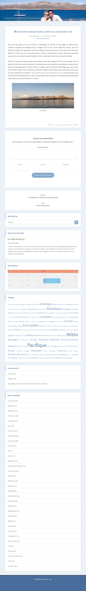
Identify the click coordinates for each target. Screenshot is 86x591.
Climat (10, 317)
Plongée (27, 351)
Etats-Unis (59, 321)
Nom (20, 164)
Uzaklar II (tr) (13, 566)
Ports (45, 351)
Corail (37, 317)
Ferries (10, 326)
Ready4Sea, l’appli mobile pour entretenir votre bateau (27, 384)
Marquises (46, 335)
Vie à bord (55, 358)
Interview (69, 330)
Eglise (27, 321)
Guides (65, 326)
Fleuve (15, 326)
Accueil (10, 304)
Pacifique (37, 345)
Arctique (23, 309)
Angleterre (61, 304)
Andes (54, 304)
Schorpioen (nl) (13, 536)
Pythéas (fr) (12, 506)
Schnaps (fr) (12, 531)
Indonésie (61, 330)
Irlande (75, 330)
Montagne (13, 339)
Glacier (50, 326)
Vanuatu (47, 358)
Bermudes (18, 313)
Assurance (41, 309)
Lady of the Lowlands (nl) (17, 466)
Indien (54, 329)
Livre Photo (12, 374)
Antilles (10, 309)
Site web (66, 164)
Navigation (24, 340)
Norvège (70, 125)
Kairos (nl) (11, 456)
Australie (67, 309)
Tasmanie (74, 354)
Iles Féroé (31, 330)
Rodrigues (35, 355)
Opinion (19, 346)
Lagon (11, 335)
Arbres (16, 309)
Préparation (62, 350)
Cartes (71, 313)
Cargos (65, 313)
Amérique (46, 304)
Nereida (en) (12, 491)
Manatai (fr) (12, 476)
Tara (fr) (11, 546)
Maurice (54, 335)
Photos (76, 125)
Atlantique (54, 309)
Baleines (11, 313)
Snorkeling (61, 354)
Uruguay (41, 358)
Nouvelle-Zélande (69, 339)
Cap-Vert (51, 313)
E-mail (43, 164)
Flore (21, 326)
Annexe (75, 304)
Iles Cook (23, 330)
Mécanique (61, 335)
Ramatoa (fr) (12, 516)
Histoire (11, 330)
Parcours (54, 4)
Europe (57, 125)
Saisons (42, 355)
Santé (54, 355)
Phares (75, 346)
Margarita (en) (13, 481)
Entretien (34, 321)
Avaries (75, 309)
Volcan (69, 357)
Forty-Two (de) (13, 441)
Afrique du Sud (30, 304)
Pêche (70, 346)
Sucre (68, 355)
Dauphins (74, 317)
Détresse (11, 321)
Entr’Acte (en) (13, 431)
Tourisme (26, 358)
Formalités (30, 325)
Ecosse (21, 321)
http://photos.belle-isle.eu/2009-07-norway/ (48, 73)
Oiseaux (12, 345)
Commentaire (43, 147)
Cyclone (62, 317)
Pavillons (63, 346)
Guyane (71, 326)
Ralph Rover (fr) (13, 511)
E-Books (34, 4)
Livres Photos (23, 4)
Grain (55, 326)
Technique (12, 357)
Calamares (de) (13, 416)
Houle (17, 329)
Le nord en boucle (16, 239)
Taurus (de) (12, 551)
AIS (38, 304)
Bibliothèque (27, 313)
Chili (76, 312)
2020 (43, 271)
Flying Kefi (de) (13, 436)
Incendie (48, 330)
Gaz (45, 326)
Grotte (60, 326)
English (80, 4)
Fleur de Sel (44, 4)
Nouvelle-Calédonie (49, 339)
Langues (18, 335)
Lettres (63, 4)
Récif (23, 354)
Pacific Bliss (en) (14, 496)
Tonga (20, 358)
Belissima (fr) (13, 411)
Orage (25, 346)
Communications (20, 317)
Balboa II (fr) (12, 406)
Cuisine (55, 317)
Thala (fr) (11, 561)
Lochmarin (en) (13, 471)
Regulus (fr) (12, 521)
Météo (72, 334)
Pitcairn (19, 351)
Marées (30, 335)
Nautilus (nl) (12, 486)
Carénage (58, 313)
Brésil (39, 312)
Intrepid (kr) (12, 446)
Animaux (69, 304)
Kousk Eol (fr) (13, 461)
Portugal (52, 351)
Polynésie (36, 350)
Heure (76, 326)
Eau (16, 321)
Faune (76, 321)
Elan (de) (11, 426)
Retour (28, 355)
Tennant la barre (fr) (15, 556)
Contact (72, 4)
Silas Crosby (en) (14, 541)
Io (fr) (10, 451)
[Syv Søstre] (43, 95)
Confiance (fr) (13, 421)
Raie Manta (73, 351)
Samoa (48, 354)
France (63, 125)
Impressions (40, 330)
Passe (49, 346)
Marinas (38, 335)
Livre (23, 335)
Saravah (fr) (12, 526)
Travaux (34, 357)
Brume (45, 313)
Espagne (51, 321)
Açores (15, 304)
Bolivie (34, 313)
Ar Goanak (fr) (13, 401)
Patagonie (55, 346)
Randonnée (14, 354)
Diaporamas (12, 379)
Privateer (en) (13, 501)
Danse (67, 317)
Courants (46, 317)
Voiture (63, 358)
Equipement (43, 321)
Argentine (32, 309)
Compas (31, 317)
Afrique (22, 304)
